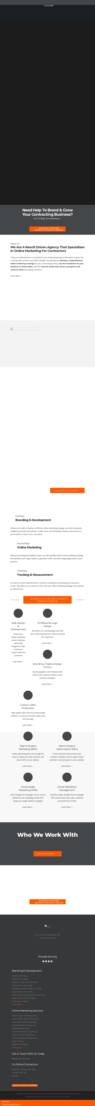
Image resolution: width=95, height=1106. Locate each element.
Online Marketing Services (27, 1010)
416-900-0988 (24, 1059)
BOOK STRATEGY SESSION (24, 1085)
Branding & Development (27, 970)
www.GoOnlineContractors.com (46, 1097)
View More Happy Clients (66, 490)
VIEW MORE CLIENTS (46, 854)
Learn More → (16, 276)
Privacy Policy (65, 1097)
